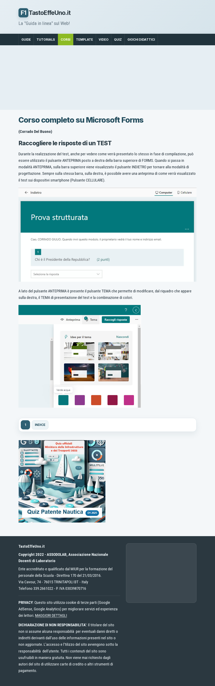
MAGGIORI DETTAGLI (51, 615)
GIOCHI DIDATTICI (141, 39)
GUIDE (26, 39)
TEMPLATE (84, 39)
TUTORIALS (46, 39)
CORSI (65, 39)
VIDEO (103, 39)
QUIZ (118, 39)
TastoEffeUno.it (46, 12)
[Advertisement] (107, 77)
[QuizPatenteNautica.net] (61, 521)
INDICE (40, 425)
